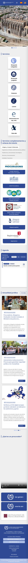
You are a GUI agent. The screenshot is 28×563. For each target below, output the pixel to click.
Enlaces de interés (14, 556)
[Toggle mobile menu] (16, 2)
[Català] (25, 2)
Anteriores (23, 256)
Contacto (14, 550)
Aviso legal (14, 549)
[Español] (21, 2)
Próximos (14, 256)
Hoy (18, 256)
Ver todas (23, 293)
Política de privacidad (14, 548)
